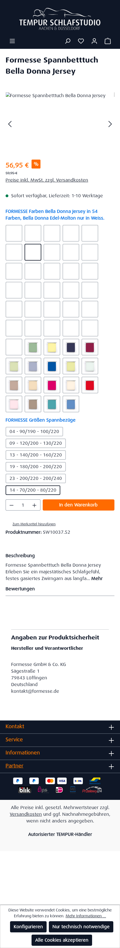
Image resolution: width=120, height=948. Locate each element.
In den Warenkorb (78, 505)
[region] (60, 123)
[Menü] (12, 41)
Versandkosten (26, 814)
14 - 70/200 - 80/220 (32, 490)
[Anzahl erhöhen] (34, 505)
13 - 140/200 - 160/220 (35, 455)
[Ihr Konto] (94, 41)
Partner (14, 765)
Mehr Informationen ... (86, 915)
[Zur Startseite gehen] (60, 19)
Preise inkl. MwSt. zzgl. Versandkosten (47, 180)
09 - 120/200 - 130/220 (35, 443)
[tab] (59, 566)
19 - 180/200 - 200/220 (35, 467)
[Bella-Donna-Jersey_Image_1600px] (60, 123)
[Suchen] (67, 41)
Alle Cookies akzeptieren (61, 940)
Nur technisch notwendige (81, 927)
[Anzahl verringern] (11, 505)
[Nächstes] (110, 124)
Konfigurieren (28, 927)
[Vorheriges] (10, 124)
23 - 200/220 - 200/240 (35, 478)
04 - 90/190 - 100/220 (34, 431)
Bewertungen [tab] (20, 589)
